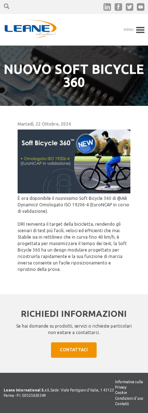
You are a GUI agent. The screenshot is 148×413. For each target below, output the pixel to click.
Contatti (122, 404)
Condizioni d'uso (129, 398)
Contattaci (74, 349)
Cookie (121, 392)
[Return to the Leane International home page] (30, 36)
